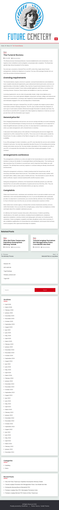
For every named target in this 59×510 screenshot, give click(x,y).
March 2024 (8, 375)
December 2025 (9, 315)
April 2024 (8, 372)
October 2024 (9, 355)
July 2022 (7, 432)
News (5, 52)
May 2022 (8, 438)
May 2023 (8, 404)
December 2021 (9, 452)
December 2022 (9, 418)
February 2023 (9, 412)
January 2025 (9, 347)
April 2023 (8, 406)
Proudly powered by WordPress (19, 506)
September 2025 (10, 324)
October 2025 (9, 321)
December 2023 (9, 384)
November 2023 (9, 387)
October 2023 (9, 389)
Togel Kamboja (8, 271)
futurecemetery (16, 58)
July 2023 (7, 398)
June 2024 (8, 367)
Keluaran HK (7, 263)
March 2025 (8, 341)
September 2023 (10, 392)
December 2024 (9, 350)
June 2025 (8, 332)
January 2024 (9, 381)
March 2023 (8, 409)
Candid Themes (44, 506)
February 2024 (9, 378)
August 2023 (8, 395)
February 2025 (9, 344)
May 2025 (8, 335)
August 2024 (8, 361)
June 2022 (8, 435)
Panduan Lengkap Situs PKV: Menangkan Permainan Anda (21, 490)
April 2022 (8, 441)
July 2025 (7, 330)
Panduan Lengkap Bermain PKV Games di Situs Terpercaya (21, 493)
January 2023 (9, 415)
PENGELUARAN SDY (10, 275)
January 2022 (9, 449)
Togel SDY (6, 278)
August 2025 (8, 327)
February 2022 (9, 446)
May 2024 (8, 369)
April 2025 (8, 338)
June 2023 (8, 401)
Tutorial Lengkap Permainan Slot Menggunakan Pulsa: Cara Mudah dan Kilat (44, 242)
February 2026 (9, 310)
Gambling (7, 465)
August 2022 (8, 429)
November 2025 (9, 318)
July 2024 (7, 364)
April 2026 (8, 304)
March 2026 (8, 307)
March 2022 (8, 443)
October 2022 (9, 423)
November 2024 (9, 352)
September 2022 (10, 426)
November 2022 (9, 421)
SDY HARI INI (7, 267)
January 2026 (9, 313)
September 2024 (10, 358)
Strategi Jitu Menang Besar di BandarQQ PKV (17, 487)
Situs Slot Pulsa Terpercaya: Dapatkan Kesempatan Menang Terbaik (14, 242)
